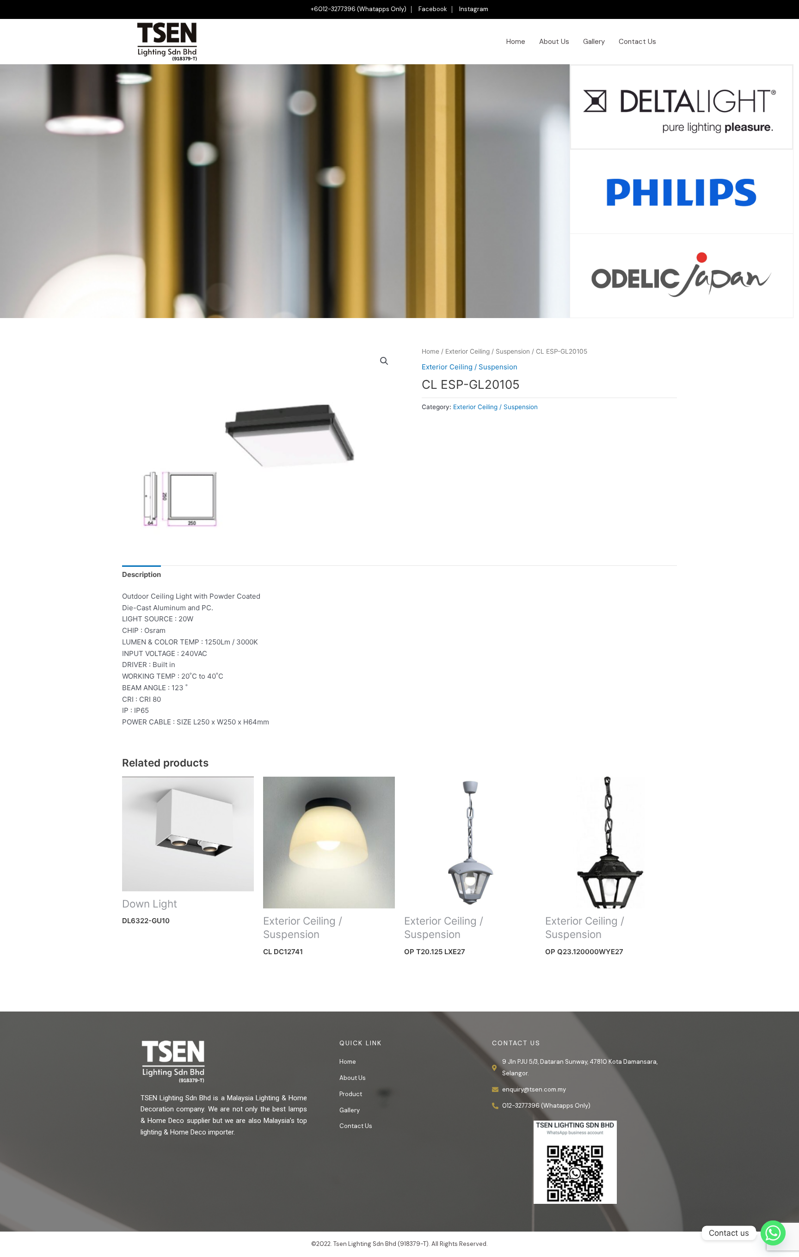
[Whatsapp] (773, 1232)
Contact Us (637, 41)
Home (515, 41)
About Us (554, 41)
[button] (384, 361)
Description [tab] (141, 574)
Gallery (594, 41)
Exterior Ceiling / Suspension (487, 351)
